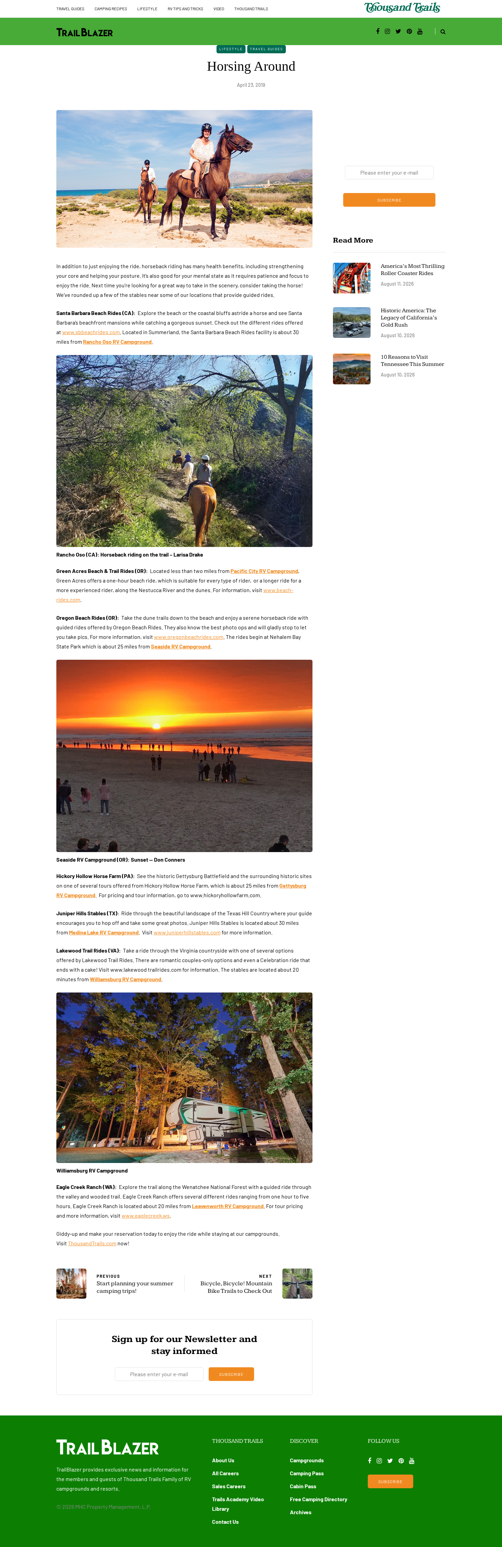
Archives (300, 1512)
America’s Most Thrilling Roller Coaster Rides (413, 270)
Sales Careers (229, 1486)
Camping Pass (307, 1473)
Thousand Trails (251, 8)
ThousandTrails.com (92, 1243)
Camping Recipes (111, 8)
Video (218, 8)
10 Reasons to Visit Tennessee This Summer (412, 361)
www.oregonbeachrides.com (188, 636)
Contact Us (225, 1521)
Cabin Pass (303, 1486)
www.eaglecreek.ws (146, 1215)
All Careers (225, 1473)
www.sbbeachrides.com (91, 332)
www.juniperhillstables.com (187, 932)
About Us (223, 1460)
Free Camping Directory (318, 1499)
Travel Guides (70, 8)
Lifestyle (147, 8)
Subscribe (231, 1374)
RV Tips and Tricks (185, 8)
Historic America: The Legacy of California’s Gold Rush (409, 318)
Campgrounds (307, 1460)
